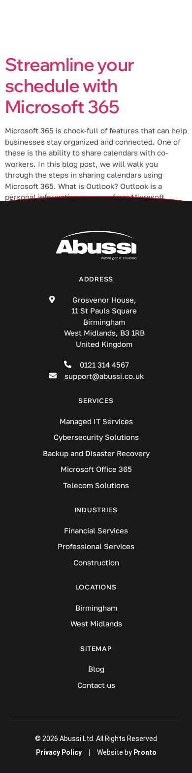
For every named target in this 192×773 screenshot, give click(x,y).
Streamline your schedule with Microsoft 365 (69, 85)
